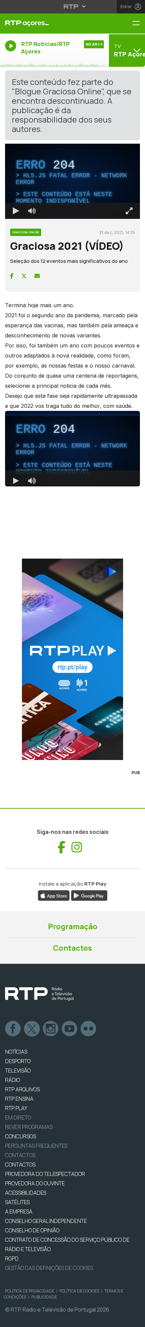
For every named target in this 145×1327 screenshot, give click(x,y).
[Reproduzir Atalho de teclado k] (11, 1319)
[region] (72, 663)
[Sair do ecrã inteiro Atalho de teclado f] (134, 1319)
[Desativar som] (27, 1319)
